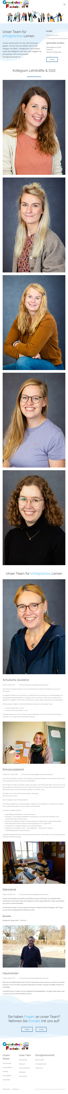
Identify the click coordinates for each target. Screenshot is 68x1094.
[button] (64, 4)
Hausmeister (23, 1076)
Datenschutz (6, 1089)
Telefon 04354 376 (52, 35)
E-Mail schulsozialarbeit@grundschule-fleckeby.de (37, 774)
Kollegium (22, 1064)
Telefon (27, 1029)
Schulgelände (7, 1076)
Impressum (15, 1089)
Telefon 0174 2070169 (10, 774)
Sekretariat (22, 1072)
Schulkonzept (7, 1063)
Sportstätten (6, 1080)
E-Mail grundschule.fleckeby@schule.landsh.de (33, 685)
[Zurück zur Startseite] (16, 4)
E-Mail (41, 1029)
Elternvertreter (39, 1060)
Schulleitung (23, 1060)
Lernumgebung (7, 1067)
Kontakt (52, 60)
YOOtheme (62, 1089)
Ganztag (5, 1071)
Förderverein (39, 1068)
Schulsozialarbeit (24, 1068)
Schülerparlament (40, 1064)
